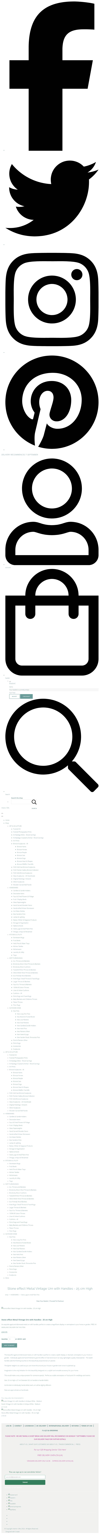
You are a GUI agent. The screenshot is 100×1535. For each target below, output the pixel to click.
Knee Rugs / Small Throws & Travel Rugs (26, 979)
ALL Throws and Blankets (21, 961)
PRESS (78, 1444)
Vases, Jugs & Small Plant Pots (23, 929)
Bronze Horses (22, 849)
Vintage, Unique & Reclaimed (22, 932)
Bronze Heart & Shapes (25, 861)
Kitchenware (17, 949)
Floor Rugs (16, 1005)
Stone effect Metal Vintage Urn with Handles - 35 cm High (20, 1413)
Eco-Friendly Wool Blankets (22, 976)
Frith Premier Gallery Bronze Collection (25, 870)
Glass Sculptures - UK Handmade (24, 876)
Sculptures (16, 1049)
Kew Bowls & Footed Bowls (26, 1017)
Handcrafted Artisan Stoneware (23, 908)
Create (17, 1532)
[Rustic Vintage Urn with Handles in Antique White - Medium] (21, 1401)
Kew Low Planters (23, 1020)
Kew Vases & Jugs (23, 1034)
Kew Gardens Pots (19, 914)
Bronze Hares (21, 847)
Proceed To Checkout (57, 1301)
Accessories (17, 1046)
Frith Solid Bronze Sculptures (22, 873)
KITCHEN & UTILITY (15, 935)
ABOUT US (23, 1444)
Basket (14, 696)
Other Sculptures (18, 882)
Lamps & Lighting (19, 917)
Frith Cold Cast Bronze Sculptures (24, 867)
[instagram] (52, 352)
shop (6, 1295)
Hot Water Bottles (19, 911)
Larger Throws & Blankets (21, 982)
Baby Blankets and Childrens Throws (25, 999)
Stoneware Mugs (18, 937)
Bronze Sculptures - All (20, 844)
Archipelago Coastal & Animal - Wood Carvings (28, 838)
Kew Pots (16, 1011)
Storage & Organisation (21, 923)
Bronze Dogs (21, 858)
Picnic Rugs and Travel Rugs (22, 996)
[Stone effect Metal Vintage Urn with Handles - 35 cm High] (21, 1410)
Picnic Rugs (17, 1043)
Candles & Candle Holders (21, 891)
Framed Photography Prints (22, 832)
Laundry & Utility (18, 952)
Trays (15, 955)
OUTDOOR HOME (15, 1008)
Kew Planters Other (23, 1031)
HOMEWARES (13, 888)
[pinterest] (52, 449)
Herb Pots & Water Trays (21, 943)
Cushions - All (17, 993)
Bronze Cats (21, 855)
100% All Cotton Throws (21, 987)
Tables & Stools (18, 926)
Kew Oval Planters (23, 1023)
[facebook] (52, 150)
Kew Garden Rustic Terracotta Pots (28, 1037)
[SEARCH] (34, 802)
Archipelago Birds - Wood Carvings (24, 835)
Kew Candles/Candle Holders (26, 1026)
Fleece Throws (18, 1002)
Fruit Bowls (16, 940)
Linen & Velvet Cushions (21, 990)
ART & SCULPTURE (15, 826)
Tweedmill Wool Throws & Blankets (24, 970)
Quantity (4, 1339)
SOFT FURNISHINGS (15, 958)
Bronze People (22, 852)
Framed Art (17, 829)
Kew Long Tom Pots (23, 1014)
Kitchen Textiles (18, 946)
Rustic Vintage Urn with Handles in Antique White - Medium (20, 1404)
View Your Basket (42, 1301)
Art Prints (16, 841)
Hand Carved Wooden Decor (22, 905)
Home (7, 820)
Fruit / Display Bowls (19, 899)
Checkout (26, 696)
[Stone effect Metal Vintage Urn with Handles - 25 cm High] (4, 1314)
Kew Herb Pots (22, 1028)
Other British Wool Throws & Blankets (25, 973)
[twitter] (52, 244)
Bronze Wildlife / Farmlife (25, 864)
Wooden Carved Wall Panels (22, 885)
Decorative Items (18, 893)
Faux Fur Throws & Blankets (22, 984)
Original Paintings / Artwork (22, 879)
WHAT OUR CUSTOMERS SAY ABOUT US (43, 1444)
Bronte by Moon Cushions (21, 967)
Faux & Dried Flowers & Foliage (23, 896)
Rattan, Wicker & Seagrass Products (25, 920)
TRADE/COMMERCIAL (66, 1444)
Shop (7, 823)
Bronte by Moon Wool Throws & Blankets (26, 964)
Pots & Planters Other (20, 1040)
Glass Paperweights (19, 902)
